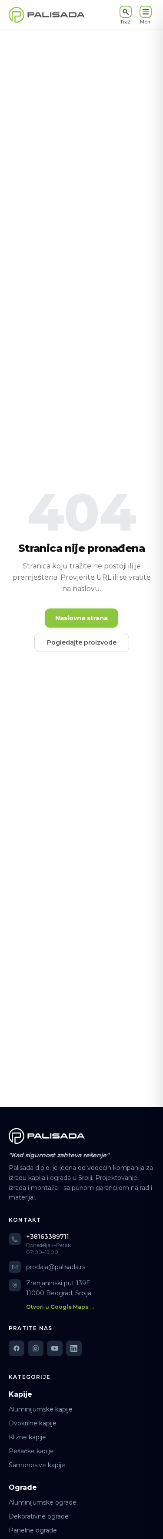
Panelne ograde (33, 1530)
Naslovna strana (81, 618)
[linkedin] (74, 1348)
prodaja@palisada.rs (55, 1267)
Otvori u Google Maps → (60, 1307)
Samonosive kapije (37, 1465)
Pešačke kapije (31, 1451)
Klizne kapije (27, 1437)
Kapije (20, 1394)
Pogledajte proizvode (81, 642)
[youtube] (55, 1348)
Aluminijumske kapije (41, 1409)
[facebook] (16, 1348)
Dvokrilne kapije (33, 1423)
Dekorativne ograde (39, 1516)
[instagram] (35, 1348)
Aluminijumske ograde (43, 1502)
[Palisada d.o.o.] (47, 1136)
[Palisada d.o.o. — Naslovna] (47, 15)
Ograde (23, 1487)
